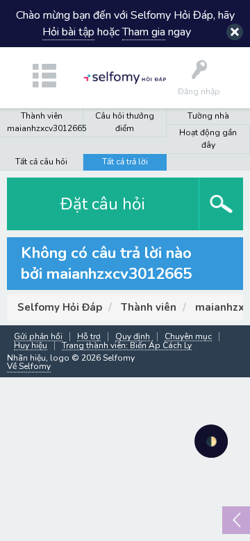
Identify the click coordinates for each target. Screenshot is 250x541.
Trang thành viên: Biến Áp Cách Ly (127, 345)
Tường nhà (208, 115)
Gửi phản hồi (38, 336)
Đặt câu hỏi (102, 204)
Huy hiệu (30, 345)
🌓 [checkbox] (211, 441)
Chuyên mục (188, 336)
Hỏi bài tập (68, 32)
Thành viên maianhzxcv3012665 (45, 122)
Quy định (132, 336)
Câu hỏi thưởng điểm (124, 122)
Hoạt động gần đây (208, 139)
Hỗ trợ (89, 336)
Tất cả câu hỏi (41, 161)
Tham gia (143, 32)
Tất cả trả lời (125, 161)
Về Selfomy (29, 366)
